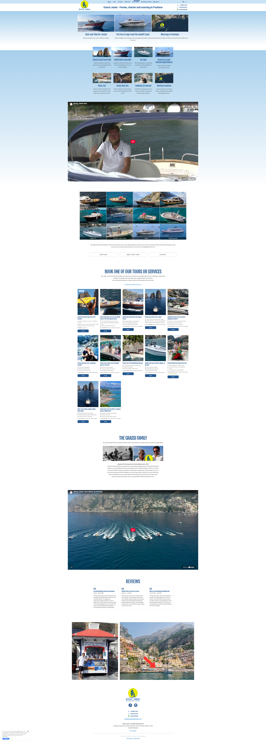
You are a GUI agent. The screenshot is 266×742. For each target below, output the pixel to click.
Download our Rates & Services (133, 284)
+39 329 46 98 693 (183, 9)
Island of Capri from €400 (102, 59)
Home (109, 1)
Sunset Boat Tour (123, 85)
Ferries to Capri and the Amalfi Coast (133, 34)
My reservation (133, 730)
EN (183, 1)
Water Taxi (127, 1)
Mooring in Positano (146, 1)
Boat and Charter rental (96, 34)
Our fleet (120, 1)
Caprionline (143, 736)
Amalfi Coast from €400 (122, 59)
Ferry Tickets (135, 1)
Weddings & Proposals (143, 85)
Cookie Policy (136, 738)
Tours (114, 1)
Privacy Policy (129, 738)
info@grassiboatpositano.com (133, 719)
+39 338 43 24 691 (183, 7)
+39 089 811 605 (183, 5)
